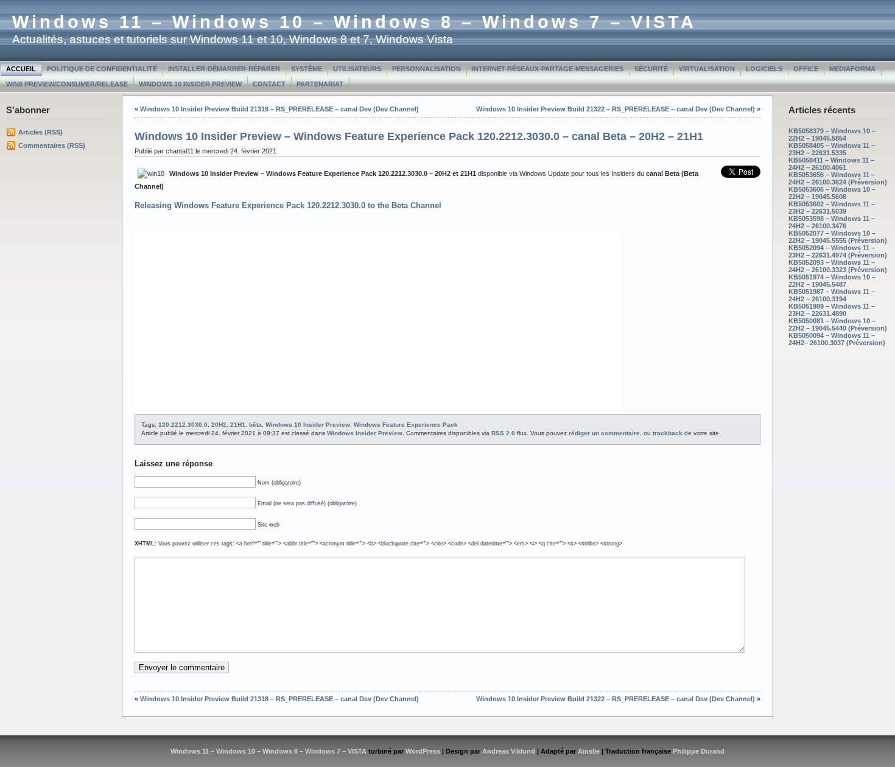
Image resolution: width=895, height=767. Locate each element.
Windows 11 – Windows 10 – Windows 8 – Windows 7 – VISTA (354, 22)
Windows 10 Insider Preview (190, 84)
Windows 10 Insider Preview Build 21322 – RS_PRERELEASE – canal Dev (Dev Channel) (615, 109)
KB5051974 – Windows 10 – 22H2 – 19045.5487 (832, 280)
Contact (269, 84)
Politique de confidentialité (102, 68)
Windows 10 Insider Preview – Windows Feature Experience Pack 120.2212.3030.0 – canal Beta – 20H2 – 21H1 (419, 136)
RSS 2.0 (503, 433)
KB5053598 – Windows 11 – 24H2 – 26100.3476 (831, 222)
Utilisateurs (357, 68)
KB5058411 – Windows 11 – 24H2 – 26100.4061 (831, 163)
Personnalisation (426, 68)
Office (805, 68)
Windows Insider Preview (364, 433)
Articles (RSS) (40, 132)
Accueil (21, 68)
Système (306, 68)
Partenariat (320, 84)
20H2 (218, 424)
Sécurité (651, 68)
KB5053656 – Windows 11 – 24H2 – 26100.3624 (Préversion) (837, 178)
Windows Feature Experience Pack (406, 424)
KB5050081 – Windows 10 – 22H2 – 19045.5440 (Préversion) (837, 324)
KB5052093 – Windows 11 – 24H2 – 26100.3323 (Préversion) (837, 266)
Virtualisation (707, 68)
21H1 (237, 424)
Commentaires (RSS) (51, 145)
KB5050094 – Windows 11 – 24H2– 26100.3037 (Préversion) (836, 339)
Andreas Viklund (508, 751)
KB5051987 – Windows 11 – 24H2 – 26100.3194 (831, 295)
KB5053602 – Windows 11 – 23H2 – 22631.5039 (831, 207)
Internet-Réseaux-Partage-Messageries (547, 68)
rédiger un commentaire (604, 433)
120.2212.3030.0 (183, 424)
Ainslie (589, 751)
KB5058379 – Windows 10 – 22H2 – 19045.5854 (832, 134)
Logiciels (764, 68)
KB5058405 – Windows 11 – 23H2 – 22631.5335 (831, 149)
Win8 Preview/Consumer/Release (67, 84)
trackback (668, 433)
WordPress (422, 751)
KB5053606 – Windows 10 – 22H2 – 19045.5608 (832, 193)
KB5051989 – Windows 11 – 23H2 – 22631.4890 (831, 310)
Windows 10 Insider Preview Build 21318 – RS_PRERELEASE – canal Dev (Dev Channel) (279, 109)
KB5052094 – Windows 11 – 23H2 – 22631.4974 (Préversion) (837, 251)
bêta (255, 424)
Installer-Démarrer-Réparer (224, 68)
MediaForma (852, 68)
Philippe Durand (699, 751)
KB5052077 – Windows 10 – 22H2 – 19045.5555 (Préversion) (837, 236)
